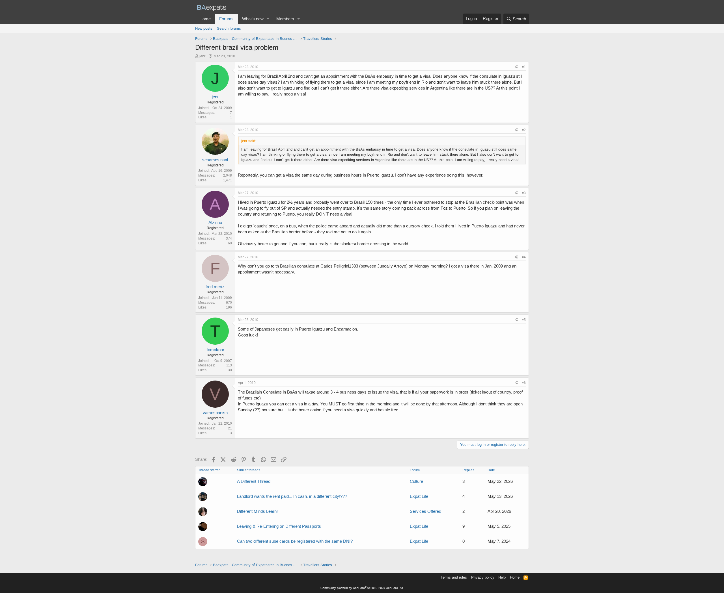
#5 (524, 320)
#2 (524, 130)
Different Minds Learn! (257, 511)
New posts (203, 28)
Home (205, 19)
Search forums (229, 28)
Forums (226, 19)
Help (502, 577)
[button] (268, 19)
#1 (524, 67)
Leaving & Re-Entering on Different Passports (279, 526)
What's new (253, 19)
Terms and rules (454, 577)
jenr (202, 56)
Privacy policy (482, 577)
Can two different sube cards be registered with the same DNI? (295, 541)
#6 (524, 383)
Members (285, 19)
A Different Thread (253, 481)
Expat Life (419, 496)
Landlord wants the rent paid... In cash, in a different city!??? (292, 496)
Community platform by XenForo (362, 588)
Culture (416, 481)
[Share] (516, 67)
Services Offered (425, 511)
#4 (524, 257)
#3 (524, 193)
